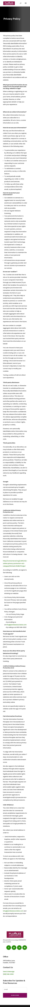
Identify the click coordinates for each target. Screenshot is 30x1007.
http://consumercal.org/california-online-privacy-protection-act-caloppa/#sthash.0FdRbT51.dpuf (15, 563)
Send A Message (8, 972)
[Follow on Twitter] (14, 947)
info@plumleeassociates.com (16, 625)
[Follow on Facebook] (8, 947)
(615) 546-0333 (8, 974)
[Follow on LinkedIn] (19, 947)
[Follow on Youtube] (24, 947)
